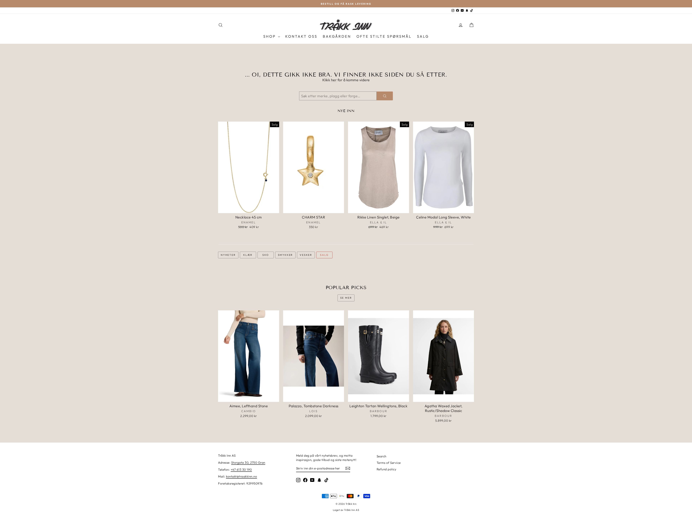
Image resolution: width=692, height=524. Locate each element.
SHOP (270, 36)
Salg (324, 255)
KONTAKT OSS (301, 36)
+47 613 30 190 (241, 469)
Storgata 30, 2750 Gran (248, 462)
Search (381, 456)
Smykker (285, 255)
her (334, 80)
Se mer (346, 297)
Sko (265, 255)
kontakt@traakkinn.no (241, 476)
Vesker (306, 255)
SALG (423, 36)
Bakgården (337, 36)
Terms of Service (389, 463)
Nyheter (228, 255)
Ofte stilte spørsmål (384, 36)
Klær (247, 255)
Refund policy (386, 469)
